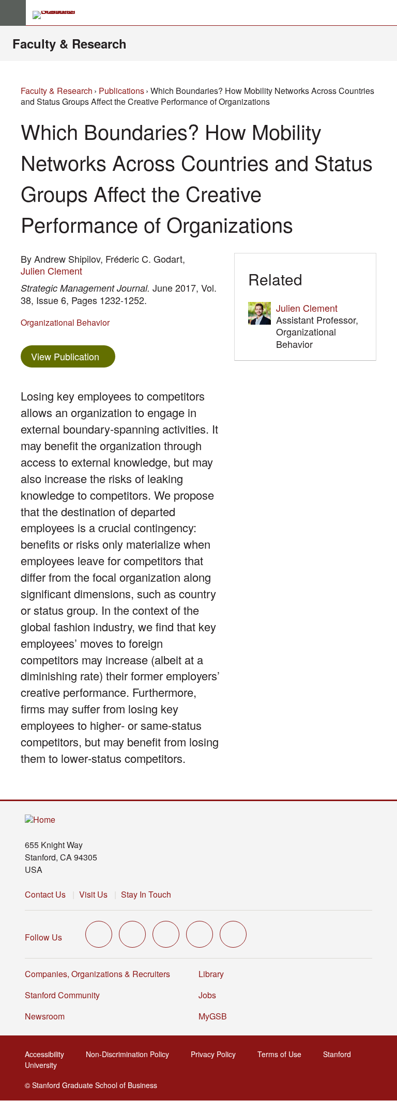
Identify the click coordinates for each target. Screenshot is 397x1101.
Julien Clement (51, 270)
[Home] (40, 820)
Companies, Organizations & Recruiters (97, 974)
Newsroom (45, 1016)
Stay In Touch (146, 894)
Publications (121, 91)
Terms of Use (282, 1054)
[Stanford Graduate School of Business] (58, 15)
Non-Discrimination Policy (130, 1054)
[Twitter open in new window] (98, 934)
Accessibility (47, 1054)
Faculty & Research (69, 43)
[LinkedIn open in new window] (233, 934)
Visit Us (93, 894)
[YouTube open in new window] (199, 934)
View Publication (73, 356)
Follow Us (43, 937)
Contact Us (45, 894)
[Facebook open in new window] (132, 934)
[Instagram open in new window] (165, 934)
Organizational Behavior (65, 322)
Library (211, 974)
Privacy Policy (216, 1054)
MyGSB (215, 1016)
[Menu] (13, 13)
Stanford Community (62, 995)
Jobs (207, 995)
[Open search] (385, 13)
